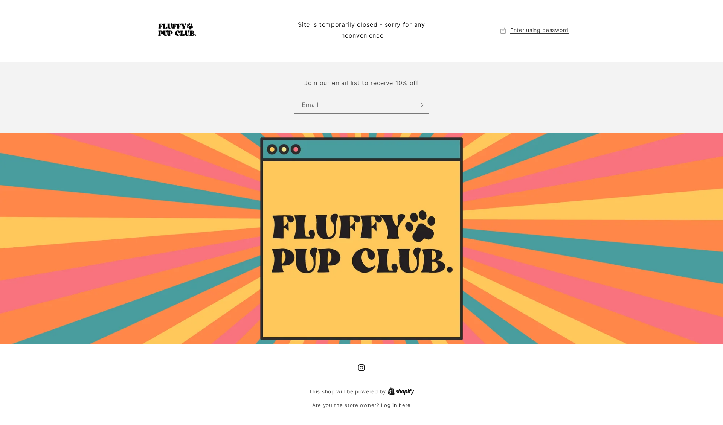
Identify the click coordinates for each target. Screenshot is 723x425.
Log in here (396, 405)
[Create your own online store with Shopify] (401, 391)
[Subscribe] (420, 105)
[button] (534, 30)
